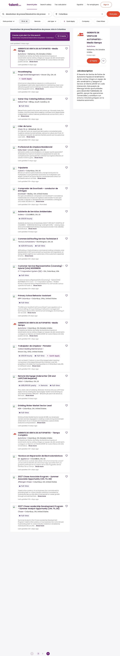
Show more (33, 62)
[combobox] (26, 14)
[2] (48, 653)
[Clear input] (49, 14)
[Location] (77, 14)
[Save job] (66, 48)
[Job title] (24, 14)
